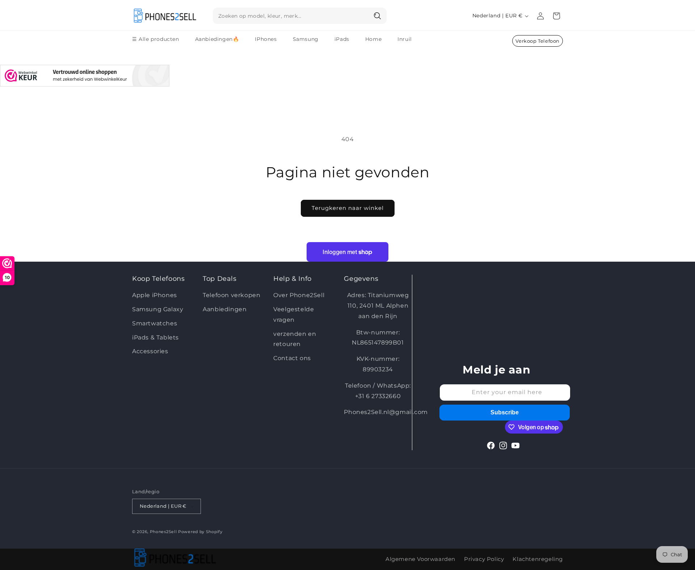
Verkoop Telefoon (537, 41)
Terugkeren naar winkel (348, 207)
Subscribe (504, 412)
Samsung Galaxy (157, 309)
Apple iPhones (154, 295)
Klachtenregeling (538, 559)
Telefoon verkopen (231, 295)
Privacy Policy (484, 559)
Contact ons (292, 358)
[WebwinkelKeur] (84, 77)
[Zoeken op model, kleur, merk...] (378, 16)
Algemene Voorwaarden (420, 559)
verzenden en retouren (294, 339)
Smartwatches (154, 323)
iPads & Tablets (155, 337)
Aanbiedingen (225, 309)
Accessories (150, 351)
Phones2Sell (164, 531)
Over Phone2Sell (298, 295)
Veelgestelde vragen (293, 314)
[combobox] (300, 16)
